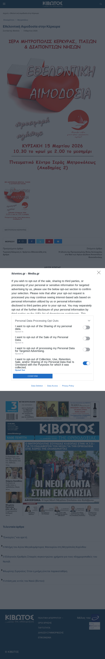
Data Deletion (37, 386)
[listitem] (52, 320)
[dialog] (52, 329)
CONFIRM (33, 376)
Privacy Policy (68, 386)
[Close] (99, 273)
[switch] (86, 327)
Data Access (52, 386)
